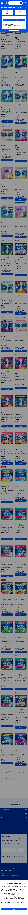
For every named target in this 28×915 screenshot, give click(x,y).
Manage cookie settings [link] (14, 912)
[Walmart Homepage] (6, 3)
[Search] (21, 3)
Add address (14, 20)
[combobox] (15, 3)
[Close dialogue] (25, 883)
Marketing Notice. (19, 902)
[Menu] (2, 3)
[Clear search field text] (19, 3)
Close (14, 909)
